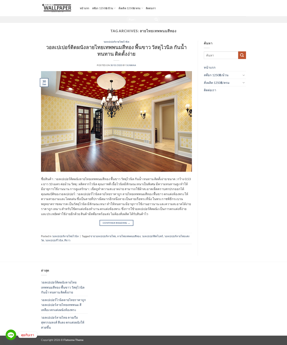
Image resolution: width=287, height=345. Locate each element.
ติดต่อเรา (151, 8)
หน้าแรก (84, 8)
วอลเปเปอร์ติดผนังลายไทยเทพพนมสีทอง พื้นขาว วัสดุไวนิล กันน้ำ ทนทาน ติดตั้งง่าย (63, 287)
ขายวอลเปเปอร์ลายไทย (103, 236)
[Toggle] (243, 75)
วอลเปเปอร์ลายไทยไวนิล (116, 41)
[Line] (11, 335)
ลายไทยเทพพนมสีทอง (129, 236)
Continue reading (116, 222)
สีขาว (67, 240)
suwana (131, 65)
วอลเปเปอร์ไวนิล (54, 240)
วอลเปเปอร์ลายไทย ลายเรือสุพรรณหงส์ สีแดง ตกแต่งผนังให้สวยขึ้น (62, 322)
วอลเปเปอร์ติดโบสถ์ (152, 236)
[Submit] (156, 19)
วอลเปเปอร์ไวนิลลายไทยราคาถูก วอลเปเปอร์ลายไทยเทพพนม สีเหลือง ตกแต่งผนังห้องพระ (63, 305)
